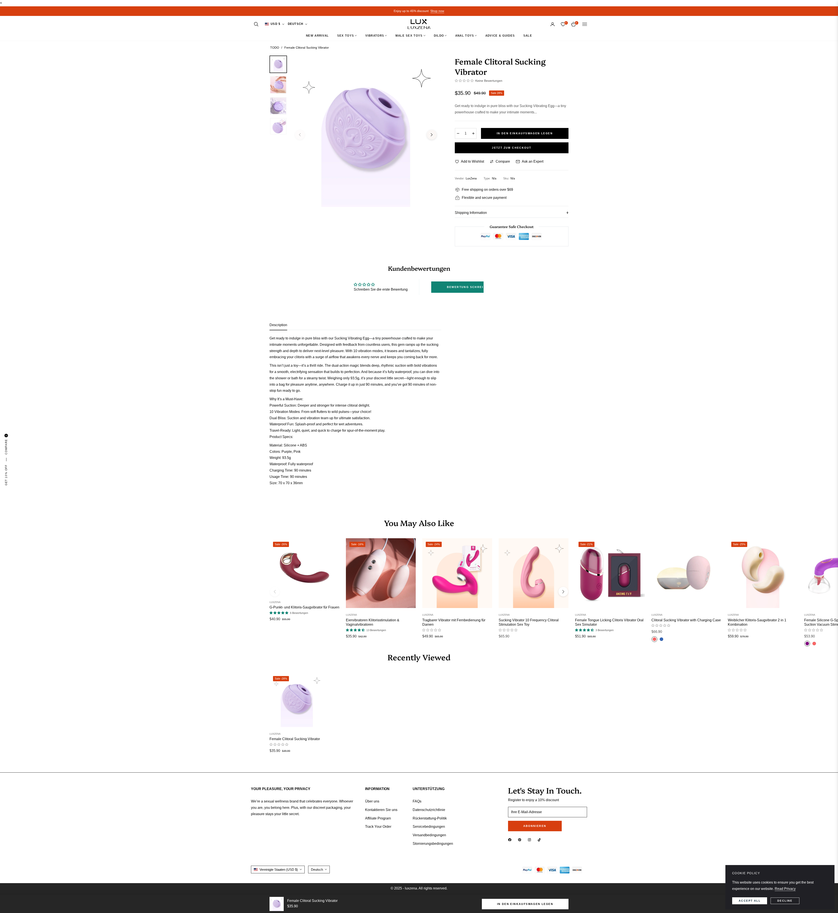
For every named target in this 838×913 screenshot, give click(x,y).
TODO (274, 47)
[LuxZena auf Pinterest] (521, 839)
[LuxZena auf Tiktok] (540, 839)
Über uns (372, 801)
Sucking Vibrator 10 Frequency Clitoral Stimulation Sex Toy (529, 622)
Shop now (437, 11)
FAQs (417, 801)
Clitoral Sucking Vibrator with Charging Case (686, 620)
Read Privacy (785, 889)
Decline (785, 900)
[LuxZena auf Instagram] (530, 839)
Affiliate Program (378, 818)
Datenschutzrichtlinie (429, 810)
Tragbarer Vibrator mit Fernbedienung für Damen (453, 622)
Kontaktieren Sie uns (381, 810)
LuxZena (275, 602)
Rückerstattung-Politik (430, 818)
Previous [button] (300, 135)
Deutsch (295, 24)
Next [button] (431, 135)
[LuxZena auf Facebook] (511, 839)
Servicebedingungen (429, 826)
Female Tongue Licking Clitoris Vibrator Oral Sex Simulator (609, 622)
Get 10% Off (6, 475)
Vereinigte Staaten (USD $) (278, 869)
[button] (256, 24)
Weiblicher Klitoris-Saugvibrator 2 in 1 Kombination (757, 622)
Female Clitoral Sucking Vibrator (295, 739)
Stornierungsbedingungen (433, 843)
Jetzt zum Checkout (511, 147)
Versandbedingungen (429, 835)
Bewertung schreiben (465, 287)
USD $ (275, 24)
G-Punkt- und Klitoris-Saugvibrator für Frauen (304, 607)
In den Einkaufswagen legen (525, 904)
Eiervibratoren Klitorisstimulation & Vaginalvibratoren (372, 622)
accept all (750, 900)
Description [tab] (278, 325)
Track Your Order (378, 826)
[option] (365, 131)
